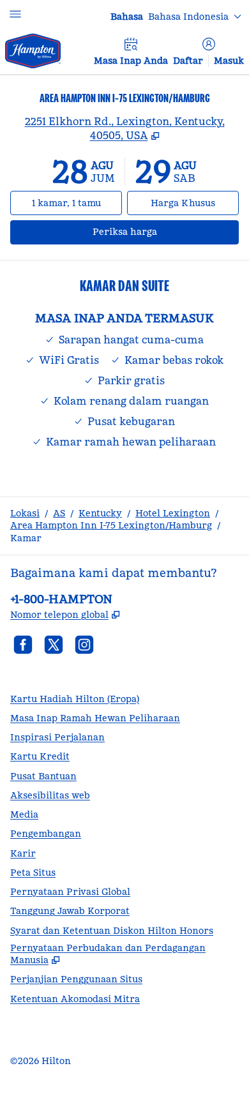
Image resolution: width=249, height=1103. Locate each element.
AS (59, 513)
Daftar (188, 60)
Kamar (26, 538)
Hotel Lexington (172, 513)
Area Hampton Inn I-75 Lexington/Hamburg (111, 525)
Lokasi (25, 513)
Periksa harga (157, 231)
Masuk (229, 60)
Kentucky (100, 513)
